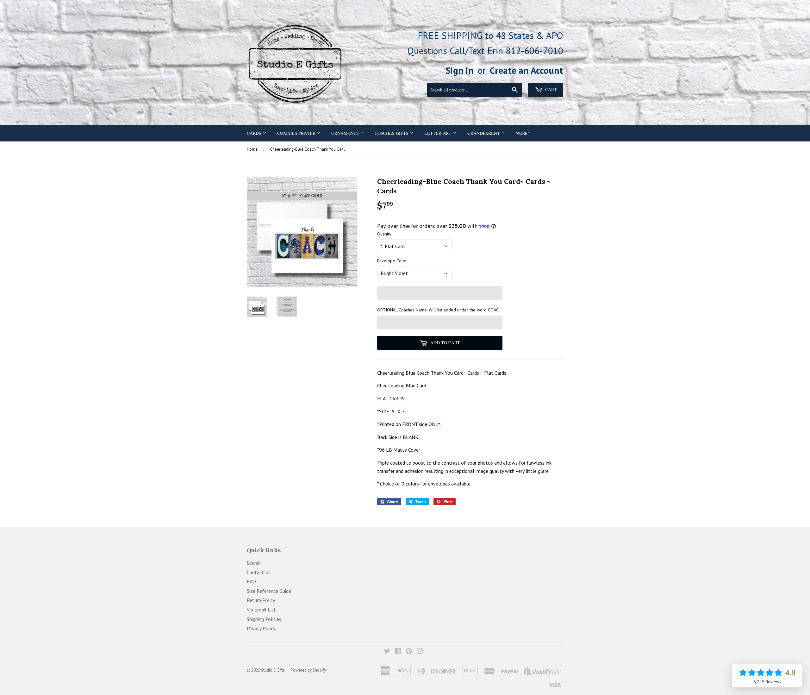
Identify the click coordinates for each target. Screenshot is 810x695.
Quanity (384, 234)
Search (254, 563)
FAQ (251, 581)
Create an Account (526, 70)
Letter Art (438, 133)
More (521, 133)
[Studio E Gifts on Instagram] (420, 651)
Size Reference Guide (269, 591)
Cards (255, 133)
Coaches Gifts (392, 133)
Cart (550, 89)
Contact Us (259, 572)
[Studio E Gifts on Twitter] (387, 651)
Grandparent (484, 133)
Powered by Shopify (308, 670)
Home (252, 149)
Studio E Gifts (273, 670)
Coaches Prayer (297, 133)
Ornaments (345, 133)
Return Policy (261, 600)
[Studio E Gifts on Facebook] (398, 651)
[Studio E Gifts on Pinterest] (409, 651)
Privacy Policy (261, 628)
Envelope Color (392, 261)
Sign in (460, 70)
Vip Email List (261, 609)
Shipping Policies (264, 619)
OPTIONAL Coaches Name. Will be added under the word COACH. (439, 310)
